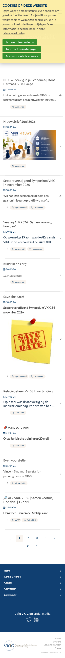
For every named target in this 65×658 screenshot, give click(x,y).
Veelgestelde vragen (52, 644)
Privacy (57, 648)
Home (7, 570)
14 (28, 545)
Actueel (8, 582)
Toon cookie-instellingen (22, 49)
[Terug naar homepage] (20, 645)
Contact (57, 638)
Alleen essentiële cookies (22, 56)
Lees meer (32, 95)
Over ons (57, 641)
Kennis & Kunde (12, 576)
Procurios (56, 652)
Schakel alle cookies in (20, 42)
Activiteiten (10, 588)
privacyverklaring (13, 33)
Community (10, 595)
